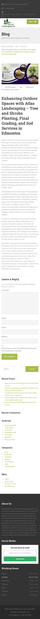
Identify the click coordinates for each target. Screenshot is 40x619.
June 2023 (8, 435)
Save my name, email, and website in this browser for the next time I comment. (19, 350)
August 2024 (9, 428)
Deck (6, 452)
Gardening (5, 89)
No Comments (11, 87)
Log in (7, 479)
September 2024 (10, 425)
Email (4, 327)
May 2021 (8, 437)
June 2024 (8, 430)
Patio (6, 464)
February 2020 (10, 439)
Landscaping (14, 89)
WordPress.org (10, 486)
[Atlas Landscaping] (11, 22)
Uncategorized (10, 466)
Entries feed (9, 481)
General (7, 459)
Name (4, 318)
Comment (6, 290)
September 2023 (10, 432)
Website (4, 337)
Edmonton (29, 87)
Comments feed (10, 484)
